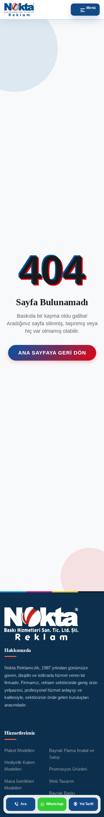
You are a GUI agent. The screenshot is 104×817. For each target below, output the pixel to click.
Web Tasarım (61, 781)
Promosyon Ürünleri (68, 769)
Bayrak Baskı (62, 793)
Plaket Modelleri (19, 750)
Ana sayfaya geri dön (52, 353)
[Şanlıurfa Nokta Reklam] (19, 9)
